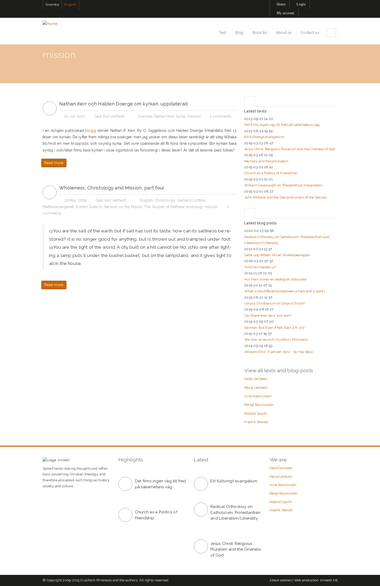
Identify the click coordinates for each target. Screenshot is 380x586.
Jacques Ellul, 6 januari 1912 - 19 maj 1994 (278, 352)
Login (301, 4)
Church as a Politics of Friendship (271, 173)
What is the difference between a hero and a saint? (284, 291)
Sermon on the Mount (123, 207)
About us (284, 33)
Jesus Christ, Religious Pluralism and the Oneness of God (289, 149)
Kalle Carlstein (255, 379)
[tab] (249, 101)
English (70, 4)
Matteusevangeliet (58, 207)
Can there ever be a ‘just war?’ (268, 315)
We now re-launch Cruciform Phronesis (276, 339)
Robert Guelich (89, 207)
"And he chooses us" (260, 267)
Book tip (260, 33)
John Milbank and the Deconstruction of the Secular (285, 197)
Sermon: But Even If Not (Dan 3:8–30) (274, 328)
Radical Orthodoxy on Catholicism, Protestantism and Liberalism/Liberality (235, 512)
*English (146, 200)
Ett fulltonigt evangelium (264, 137)
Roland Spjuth (255, 413)
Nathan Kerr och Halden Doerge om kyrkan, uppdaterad (123, 103)
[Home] (52, 23)
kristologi (194, 207)
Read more (54, 163)
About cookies (281, 580)
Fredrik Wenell (256, 422)
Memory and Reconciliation (266, 161)
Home (281, 4)
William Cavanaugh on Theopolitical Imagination (283, 185)
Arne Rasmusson (258, 396)
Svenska (52, 4)
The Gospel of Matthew (164, 207)
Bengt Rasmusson (258, 405)
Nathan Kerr (164, 116)
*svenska (144, 116)
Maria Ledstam (256, 388)
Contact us (310, 33)
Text (222, 33)
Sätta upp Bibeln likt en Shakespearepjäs (277, 255)
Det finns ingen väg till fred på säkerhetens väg (282, 125)
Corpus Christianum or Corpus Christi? (274, 303)
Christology (165, 200)
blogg (90, 130)
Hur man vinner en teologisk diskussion (275, 279)
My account (285, 13)
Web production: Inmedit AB (315, 580)
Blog (239, 33)
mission (194, 116)
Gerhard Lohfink (191, 200)
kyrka (180, 116)
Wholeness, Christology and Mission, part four (112, 188)
